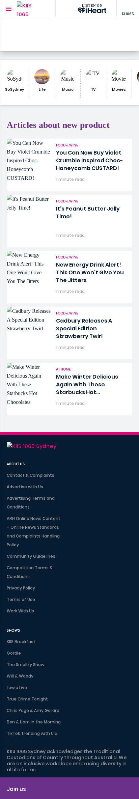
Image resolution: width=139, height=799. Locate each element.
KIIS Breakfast (21, 641)
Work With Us (20, 611)
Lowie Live (17, 687)
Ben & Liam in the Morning (34, 722)
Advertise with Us (25, 487)
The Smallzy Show (25, 664)
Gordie (14, 653)
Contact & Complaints (30, 475)
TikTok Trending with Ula (32, 733)
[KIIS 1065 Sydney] (30, 8)
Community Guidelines (31, 556)
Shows (13, 630)
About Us (16, 464)
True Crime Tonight (27, 699)
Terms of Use (21, 599)
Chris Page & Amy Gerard (33, 710)
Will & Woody (20, 676)
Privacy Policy (21, 588)
